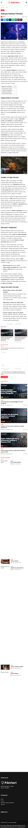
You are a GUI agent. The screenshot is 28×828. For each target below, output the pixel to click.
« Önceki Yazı (9, 324)
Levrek (2, 800)
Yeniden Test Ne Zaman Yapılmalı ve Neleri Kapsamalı (6, 339)
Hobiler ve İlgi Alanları (7, 90)
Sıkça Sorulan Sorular (7, 93)
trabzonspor (3, 825)
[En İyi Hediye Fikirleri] (5, 508)
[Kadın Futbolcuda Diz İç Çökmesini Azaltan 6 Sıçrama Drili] (21, 332)
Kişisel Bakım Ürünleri (7, 88)
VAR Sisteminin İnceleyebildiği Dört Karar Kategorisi (12, 402)
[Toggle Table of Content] (14, 87)
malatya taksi (21, 827)
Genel (7, 7)
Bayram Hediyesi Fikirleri (17, 666)
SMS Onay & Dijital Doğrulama (7, 802)
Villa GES (3, 804)
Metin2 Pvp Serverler (11, 825)
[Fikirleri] (14, 2)
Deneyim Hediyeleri (7, 92)
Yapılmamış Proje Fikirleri (17, 568)
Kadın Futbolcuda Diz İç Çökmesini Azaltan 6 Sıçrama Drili (20, 339)
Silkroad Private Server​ (9, 827)
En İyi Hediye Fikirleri (16, 462)
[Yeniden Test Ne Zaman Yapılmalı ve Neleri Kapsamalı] (7, 332)
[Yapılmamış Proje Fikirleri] (5, 614)
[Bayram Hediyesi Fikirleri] (5, 667)
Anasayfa (2, 7)
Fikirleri (4, 16)
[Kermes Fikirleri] (5, 561)
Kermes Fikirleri (14, 561)
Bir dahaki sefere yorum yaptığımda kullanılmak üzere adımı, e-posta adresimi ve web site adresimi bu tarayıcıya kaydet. (13, 373)
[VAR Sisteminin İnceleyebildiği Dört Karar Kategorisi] (14, 391)
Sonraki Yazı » (18, 324)
